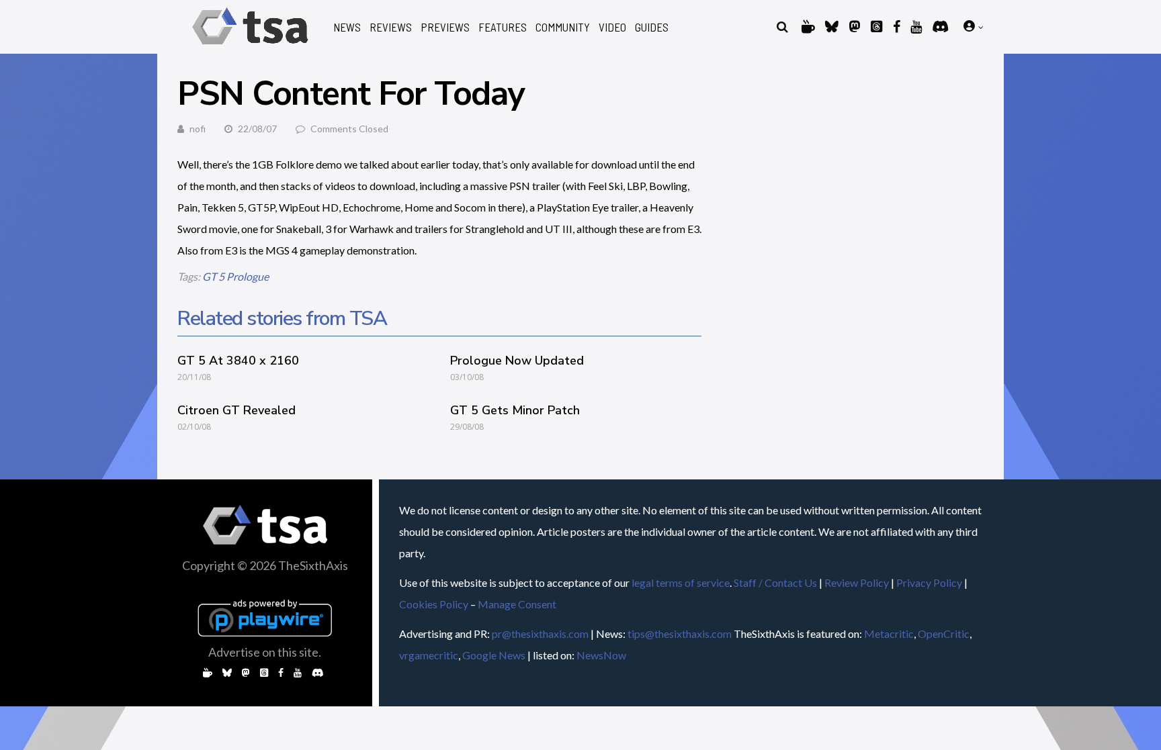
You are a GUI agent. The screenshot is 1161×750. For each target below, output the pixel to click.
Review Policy (856, 582)
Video (612, 27)
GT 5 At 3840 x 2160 (238, 361)
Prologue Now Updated (517, 361)
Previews (445, 27)
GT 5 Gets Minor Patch (515, 410)
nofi (197, 128)
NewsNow (601, 655)
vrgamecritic (428, 655)
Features (502, 27)
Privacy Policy (929, 582)
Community (562, 27)
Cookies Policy (433, 604)
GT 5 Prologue (235, 276)
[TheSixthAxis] (250, 47)
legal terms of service (681, 582)
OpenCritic (944, 633)
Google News (493, 655)
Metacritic (889, 633)
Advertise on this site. (264, 652)
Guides (652, 27)
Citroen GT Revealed (236, 410)
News (347, 27)
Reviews (391, 27)
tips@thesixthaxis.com (680, 633)
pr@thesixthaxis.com (540, 633)
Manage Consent (517, 604)
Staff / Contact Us (775, 582)
